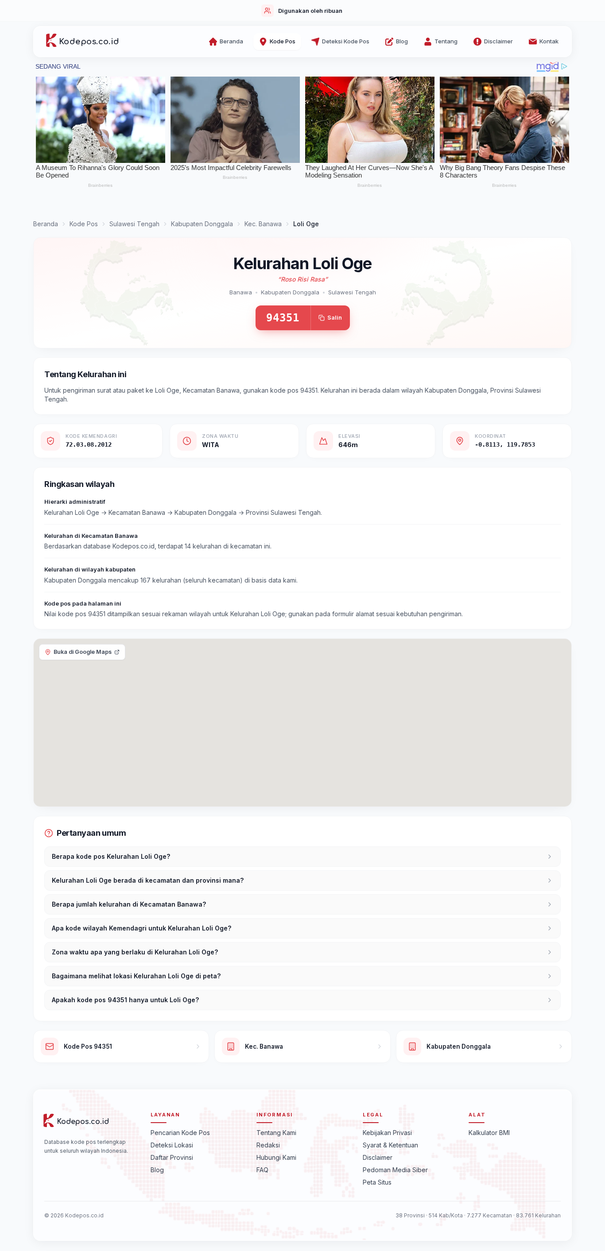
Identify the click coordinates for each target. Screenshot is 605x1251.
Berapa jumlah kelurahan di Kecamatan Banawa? (129, 904)
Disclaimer (377, 1157)
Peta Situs (377, 1181)
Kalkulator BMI (489, 1132)
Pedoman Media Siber (395, 1169)
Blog (157, 1169)
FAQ (262, 1169)
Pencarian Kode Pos (180, 1132)
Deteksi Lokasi (172, 1144)
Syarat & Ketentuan (390, 1144)
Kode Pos (84, 224)
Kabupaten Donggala (202, 224)
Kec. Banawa (263, 224)
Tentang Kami (276, 1132)
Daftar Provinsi (172, 1157)
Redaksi (268, 1144)
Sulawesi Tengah (134, 224)
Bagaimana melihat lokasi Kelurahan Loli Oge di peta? (136, 976)
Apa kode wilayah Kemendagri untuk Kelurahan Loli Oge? (141, 928)
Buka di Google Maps (83, 652)
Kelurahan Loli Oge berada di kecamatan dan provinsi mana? (148, 880)
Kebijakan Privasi (387, 1132)
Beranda (45, 224)
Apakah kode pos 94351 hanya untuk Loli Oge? (125, 1000)
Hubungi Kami (276, 1157)
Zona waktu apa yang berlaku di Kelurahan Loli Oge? (135, 952)
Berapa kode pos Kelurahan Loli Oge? (111, 856)
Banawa (240, 292)
